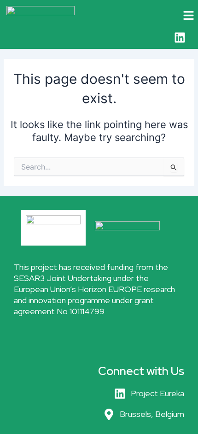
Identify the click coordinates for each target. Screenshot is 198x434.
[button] (179, 16)
